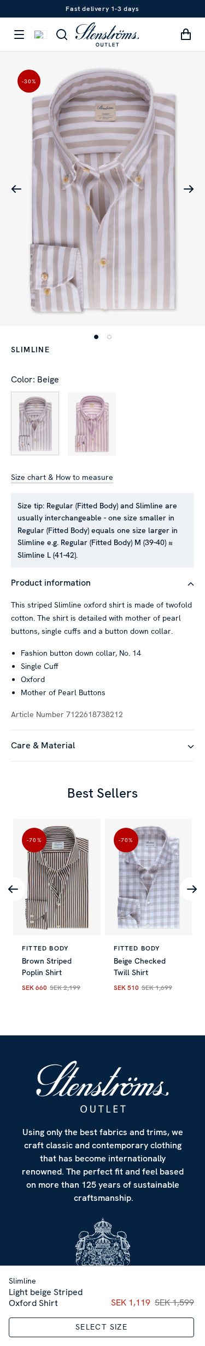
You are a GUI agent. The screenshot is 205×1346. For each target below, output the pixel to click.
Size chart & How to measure (62, 477)
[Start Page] (107, 34)
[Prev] (13, 889)
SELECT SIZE (101, 1327)
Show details (147, 714)
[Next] (192, 889)
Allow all (102, 749)
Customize (96, 785)
